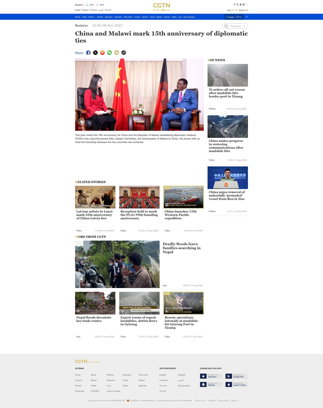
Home (77, 17)
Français (93, 10)
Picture (167, 17)
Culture (137, 17)
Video (174, 17)
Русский (108, 10)
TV (240, 17)
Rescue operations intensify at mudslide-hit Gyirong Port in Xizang (182, 322)
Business (109, 17)
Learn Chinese (113, 391)
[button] (81, 122)
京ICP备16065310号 (117, 400)
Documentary (189, 17)
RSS (229, 10)
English (78, 10)
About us (234, 400)
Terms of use (200, 400)
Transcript (79, 391)
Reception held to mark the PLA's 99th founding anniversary (139, 215)
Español (85, 10)
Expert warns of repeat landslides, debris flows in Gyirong (138, 321)
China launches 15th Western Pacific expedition (181, 215)
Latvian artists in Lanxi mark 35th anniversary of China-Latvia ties (94, 215)
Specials (142, 385)
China (84, 17)
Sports (145, 17)
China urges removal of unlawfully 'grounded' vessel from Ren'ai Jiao (227, 195)
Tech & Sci (128, 17)
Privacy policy (223, 400)
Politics (100, 17)
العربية (100, 10)
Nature (159, 17)
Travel (152, 17)
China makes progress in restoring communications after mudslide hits (226, 146)
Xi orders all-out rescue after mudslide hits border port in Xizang (227, 93)
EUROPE (95, 391)
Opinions (118, 17)
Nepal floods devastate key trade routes (93, 319)
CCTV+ (163, 391)
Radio (231, 17)
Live (180, 17)
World (91, 17)
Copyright (211, 400)
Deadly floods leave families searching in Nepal (182, 248)
